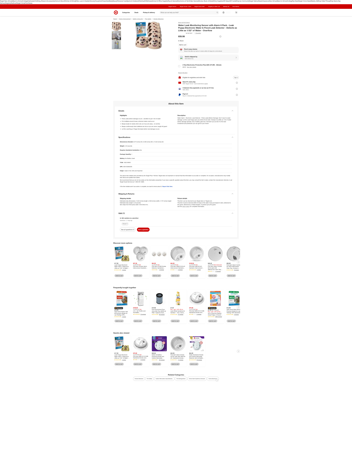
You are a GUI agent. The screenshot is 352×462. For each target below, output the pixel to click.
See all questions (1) (127, 230)
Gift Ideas (226, 1)
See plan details (191, 67)
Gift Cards (232, 1)
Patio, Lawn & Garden (83, 1)
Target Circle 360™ (199, 6)
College (25, 1)
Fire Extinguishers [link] (180, 378)
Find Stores (28, 3)
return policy (186, 206)
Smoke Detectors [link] (139, 378)
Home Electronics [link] (213, 378)
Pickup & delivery (149, 12)
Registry (8, 3)
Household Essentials (102, 1)
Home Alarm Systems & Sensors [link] (197, 378)
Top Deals (295, 1)
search (217, 12)
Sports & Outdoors (133, 1)
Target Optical (253, 1)
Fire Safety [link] (149, 378)
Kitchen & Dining (70, 1)
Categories (126, 12)
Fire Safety (148, 19)
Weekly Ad (314, 1)
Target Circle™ (172, 6)
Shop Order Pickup (324, 1)
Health (144, 1)
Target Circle (21, 3)
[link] (185, 33)
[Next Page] (238, 262)
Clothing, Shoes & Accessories (45, 1)
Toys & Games (172, 1)
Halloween (31, 1)
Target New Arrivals (6, 1)
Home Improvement (125, 19)
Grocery (92, 1)
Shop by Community (242, 1)
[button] (185, 33)
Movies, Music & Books (205, 1)
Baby (111, 1)
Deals (260, 1)
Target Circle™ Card (185, 6)
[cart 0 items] (236, 12)
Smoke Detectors (158, 19)
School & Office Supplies (160, 1)
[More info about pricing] (220, 36)
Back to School (18, 1)
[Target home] (116, 12)
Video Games (193, 1)
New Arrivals (273, 1)
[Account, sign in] (227, 12)
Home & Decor (60, 1)
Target (115, 19)
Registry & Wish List (214, 6)
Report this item (182, 73)
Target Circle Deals (304, 1)
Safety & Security (138, 19)
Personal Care (122, 1)
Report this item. (167, 186)
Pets (140, 1)
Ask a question (143, 230)
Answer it (125, 223)
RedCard (14, 3)
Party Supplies (218, 1)
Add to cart (182, 45)
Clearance (265, 1)
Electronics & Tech (183, 1)
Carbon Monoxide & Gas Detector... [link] (164, 378)
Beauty (115, 1)
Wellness (149, 1)
